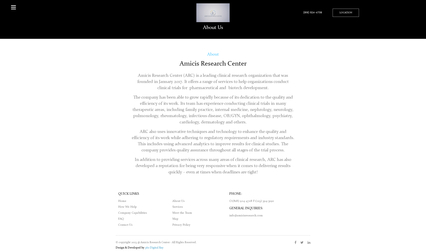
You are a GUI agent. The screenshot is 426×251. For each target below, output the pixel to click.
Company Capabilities (132, 212)
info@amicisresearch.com (246, 215)
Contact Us (125, 224)
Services (177, 206)
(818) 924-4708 (312, 12)
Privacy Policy (181, 224)
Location (345, 12)
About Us (178, 201)
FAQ (121, 218)
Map (175, 218)
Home (122, 201)
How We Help (127, 206)
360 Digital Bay (154, 247)
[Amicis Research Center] (213, 12)
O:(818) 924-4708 (241, 201)
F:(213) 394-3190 (263, 201)
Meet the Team (182, 212)
